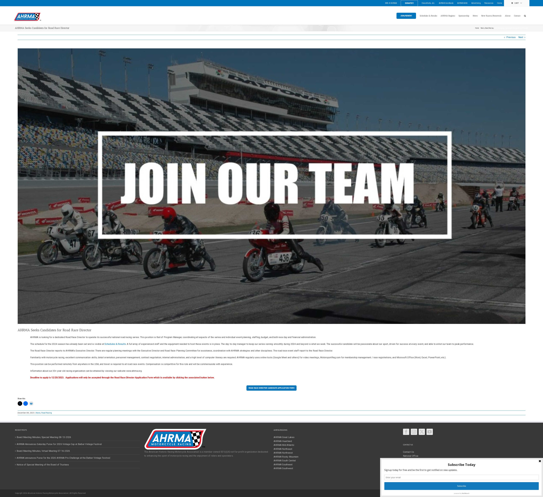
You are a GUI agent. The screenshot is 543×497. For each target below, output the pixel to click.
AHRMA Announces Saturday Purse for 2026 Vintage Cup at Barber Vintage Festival (59, 444)
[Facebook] (406, 432)
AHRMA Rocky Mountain (286, 456)
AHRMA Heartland (283, 441)
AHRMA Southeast (283, 464)
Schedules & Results (115, 344)
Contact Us (408, 452)
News (38, 413)
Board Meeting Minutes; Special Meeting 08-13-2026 (44, 437)
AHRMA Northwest (283, 452)
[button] (525, 15)
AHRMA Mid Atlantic (284, 445)
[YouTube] (429, 432)
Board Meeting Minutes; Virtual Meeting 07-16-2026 (43, 451)
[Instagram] (414, 432)
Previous (511, 37)
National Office (410, 456)
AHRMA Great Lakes (284, 437)
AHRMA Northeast (283, 449)
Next (520, 37)
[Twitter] (422, 432)
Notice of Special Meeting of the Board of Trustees (43, 464)
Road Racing (46, 413)
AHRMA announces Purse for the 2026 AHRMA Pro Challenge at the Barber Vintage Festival (63, 458)
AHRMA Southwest (283, 468)
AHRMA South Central (285, 460)
